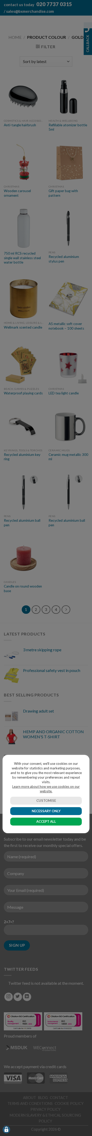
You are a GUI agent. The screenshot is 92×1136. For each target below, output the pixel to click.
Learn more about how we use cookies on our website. (46, 788)
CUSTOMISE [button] (46, 800)
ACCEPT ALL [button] (46, 821)
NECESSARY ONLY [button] (46, 811)
